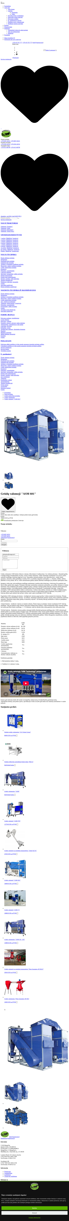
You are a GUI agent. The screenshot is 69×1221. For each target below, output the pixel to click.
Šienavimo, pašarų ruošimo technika (11, 266)
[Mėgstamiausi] (34, 126)
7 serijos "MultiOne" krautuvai (9, 244)
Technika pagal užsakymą (8, 309)
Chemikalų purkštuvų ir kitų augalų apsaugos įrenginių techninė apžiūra (21, 346)
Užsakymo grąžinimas (10, 1176)
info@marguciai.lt (38, 42)
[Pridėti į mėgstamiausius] (16, 735)
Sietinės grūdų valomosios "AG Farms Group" (17, 732)
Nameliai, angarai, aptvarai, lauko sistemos (13, 323)
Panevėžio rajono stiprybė (15, 17)
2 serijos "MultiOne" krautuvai (9, 240)
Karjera (6, 25)
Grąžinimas (7, 1175)
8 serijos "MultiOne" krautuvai (9, 246)
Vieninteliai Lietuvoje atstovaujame (18, 30)
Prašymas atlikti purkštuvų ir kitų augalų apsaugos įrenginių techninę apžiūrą (22, 344)
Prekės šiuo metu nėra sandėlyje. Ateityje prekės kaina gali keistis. (19, 515)
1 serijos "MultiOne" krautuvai (9, 238)
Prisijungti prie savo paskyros (12, 39)
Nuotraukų (15, 12)
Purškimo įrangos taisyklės (15, 23)
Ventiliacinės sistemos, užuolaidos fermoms (13, 329)
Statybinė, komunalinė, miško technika (12, 274)
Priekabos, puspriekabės (7, 271)
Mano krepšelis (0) (9, 38)
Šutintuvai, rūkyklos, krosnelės (9, 282)
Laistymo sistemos (6, 272)
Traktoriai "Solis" (6, 228)
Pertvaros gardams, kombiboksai (10, 318)
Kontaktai (7, 35)
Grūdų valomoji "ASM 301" (12, 880)
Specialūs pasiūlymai (7, 285)
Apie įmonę (11, 9)
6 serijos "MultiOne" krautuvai (9, 243)
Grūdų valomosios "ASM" (11, 791)
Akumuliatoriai (5, 381)
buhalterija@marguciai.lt (8, 1138)
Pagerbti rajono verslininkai (15, 15)
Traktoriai (3, 378)
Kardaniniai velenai (6, 380)
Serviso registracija (6, 59)
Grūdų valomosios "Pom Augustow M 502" (16, 999)
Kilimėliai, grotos (6, 328)
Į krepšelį (3, 543)
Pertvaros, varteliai (6, 321)
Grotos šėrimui (5, 320)
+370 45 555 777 (17, 42)
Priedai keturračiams (6, 275)
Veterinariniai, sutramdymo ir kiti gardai (12, 324)
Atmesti (34, 1213)
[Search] (18, 218)
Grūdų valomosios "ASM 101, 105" (14, 939)
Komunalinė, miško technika (9, 306)
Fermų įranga (4, 385)
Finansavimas (8, 27)
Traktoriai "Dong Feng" (7, 231)
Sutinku (34, 1208)
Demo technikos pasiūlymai (8, 287)
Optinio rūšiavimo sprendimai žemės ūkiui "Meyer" (19, 762)
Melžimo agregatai (6, 332)
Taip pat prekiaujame (14, 31)
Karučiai (3, 336)
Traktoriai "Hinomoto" (7, 230)
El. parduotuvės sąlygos (14, 20)
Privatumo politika (13, 19)
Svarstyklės (4, 386)
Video (13, 14)
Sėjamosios (4, 259)
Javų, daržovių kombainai (8, 301)
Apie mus (7, 7)
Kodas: (3, 513)
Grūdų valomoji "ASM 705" (12, 821)
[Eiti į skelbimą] (36, 738)
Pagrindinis (7, 6)
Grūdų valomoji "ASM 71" (12, 910)
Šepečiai (3, 331)
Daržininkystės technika (7, 261)
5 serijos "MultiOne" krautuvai (9, 241)
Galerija (10, 11)
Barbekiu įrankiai (6, 388)
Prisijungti (16, 57)
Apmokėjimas (8, 1173)
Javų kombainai (5, 377)
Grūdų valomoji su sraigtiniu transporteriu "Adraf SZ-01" (20, 850)
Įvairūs (3, 283)
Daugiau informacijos (34, 1217)
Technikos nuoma (6, 351)
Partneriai (7, 28)
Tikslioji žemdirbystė (6, 280)
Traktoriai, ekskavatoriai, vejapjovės (11, 303)
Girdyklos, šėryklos (6, 326)
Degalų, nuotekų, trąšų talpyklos (10, 279)
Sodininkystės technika (7, 263)
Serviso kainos (5, 349)
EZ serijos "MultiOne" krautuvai (10, 249)
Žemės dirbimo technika (7, 258)
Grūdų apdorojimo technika (8, 267)
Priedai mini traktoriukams (8, 277)
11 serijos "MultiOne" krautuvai (10, 248)
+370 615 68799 (5, 147)
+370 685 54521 (5, 141)
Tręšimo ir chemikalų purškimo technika (12, 264)
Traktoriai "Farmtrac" (7, 226)
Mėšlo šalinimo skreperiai (8, 334)
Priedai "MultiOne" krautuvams (10, 251)
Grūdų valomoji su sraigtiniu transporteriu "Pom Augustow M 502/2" (24, 969)
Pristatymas (7, 1171)
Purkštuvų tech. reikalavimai (16, 22)
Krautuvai (3, 269)
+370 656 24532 (5, 144)
